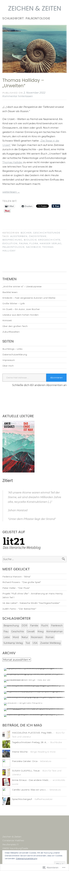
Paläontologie (13, 247)
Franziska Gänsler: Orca (24, 761)
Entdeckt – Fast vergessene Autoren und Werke (28, 298)
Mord (16, 637)
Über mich (8, 365)
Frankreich (57, 625)
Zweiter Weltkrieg (50, 643)
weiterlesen (11, 191)
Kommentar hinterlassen (17, 96)
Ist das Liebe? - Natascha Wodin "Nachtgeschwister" (31, 603)
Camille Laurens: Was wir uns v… (29, 789)
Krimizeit (7, 320)
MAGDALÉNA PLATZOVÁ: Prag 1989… (32, 732)
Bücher (26, 232)
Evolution (9, 243)
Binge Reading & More (43, 751)
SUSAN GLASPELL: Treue (26, 770)
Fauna (23, 243)
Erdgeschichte (49, 239)
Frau (6, 631)
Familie (34, 625)
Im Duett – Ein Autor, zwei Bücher (21, 309)
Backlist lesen (9, 292)
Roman (50, 637)
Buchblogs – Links (12, 349)
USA (35, 643)
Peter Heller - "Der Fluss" (16, 588)
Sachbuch (33, 247)
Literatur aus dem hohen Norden (20, 314)
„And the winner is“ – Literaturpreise (22, 286)
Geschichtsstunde (46, 232)
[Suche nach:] (34, 559)
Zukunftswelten (11, 331)
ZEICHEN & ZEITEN (34, 8)
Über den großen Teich (15, 326)
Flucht (44, 625)
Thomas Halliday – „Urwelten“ (23, 83)
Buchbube (56, 742)
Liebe (7, 637)
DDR (24, 625)
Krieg (40, 631)
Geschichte (17, 631)
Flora (33, 243)
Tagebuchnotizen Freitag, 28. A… (29, 742)
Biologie (30, 239)
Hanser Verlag (50, 243)
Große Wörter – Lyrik (13, 303)
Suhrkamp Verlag (13, 643)
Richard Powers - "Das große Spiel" (21, 582)
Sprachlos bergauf (22, 799)
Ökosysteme (38, 236)
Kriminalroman (54, 631)
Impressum (8, 360)
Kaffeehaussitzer (43, 799)
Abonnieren (56, 377)
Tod (28, 643)
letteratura (45, 761)
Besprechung (12, 239)
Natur (25, 637)
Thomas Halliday (12, 162)
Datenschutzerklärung (14, 354)
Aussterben (18, 236)
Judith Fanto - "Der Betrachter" (19, 608)
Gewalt (31, 631)
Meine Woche (20, 751)
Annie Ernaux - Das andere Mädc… (31, 780)
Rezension (37, 637)
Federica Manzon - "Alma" (16, 576)
